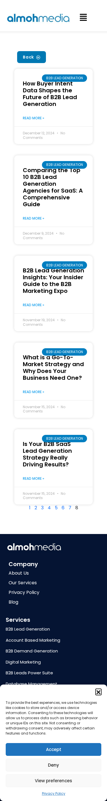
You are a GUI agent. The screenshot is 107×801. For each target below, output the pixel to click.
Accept (53, 749)
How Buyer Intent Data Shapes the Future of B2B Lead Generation (50, 94)
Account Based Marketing (33, 640)
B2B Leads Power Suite (29, 673)
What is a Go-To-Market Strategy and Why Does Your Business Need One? (53, 367)
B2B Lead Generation (28, 629)
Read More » (33, 118)
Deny (53, 765)
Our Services (23, 582)
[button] (98, 691)
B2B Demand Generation (32, 651)
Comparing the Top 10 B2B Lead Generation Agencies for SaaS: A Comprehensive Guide (53, 187)
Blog (13, 602)
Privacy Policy (53, 793)
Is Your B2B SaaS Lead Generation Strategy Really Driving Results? (47, 454)
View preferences (53, 781)
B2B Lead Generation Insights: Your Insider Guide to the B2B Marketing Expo (53, 280)
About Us (19, 573)
